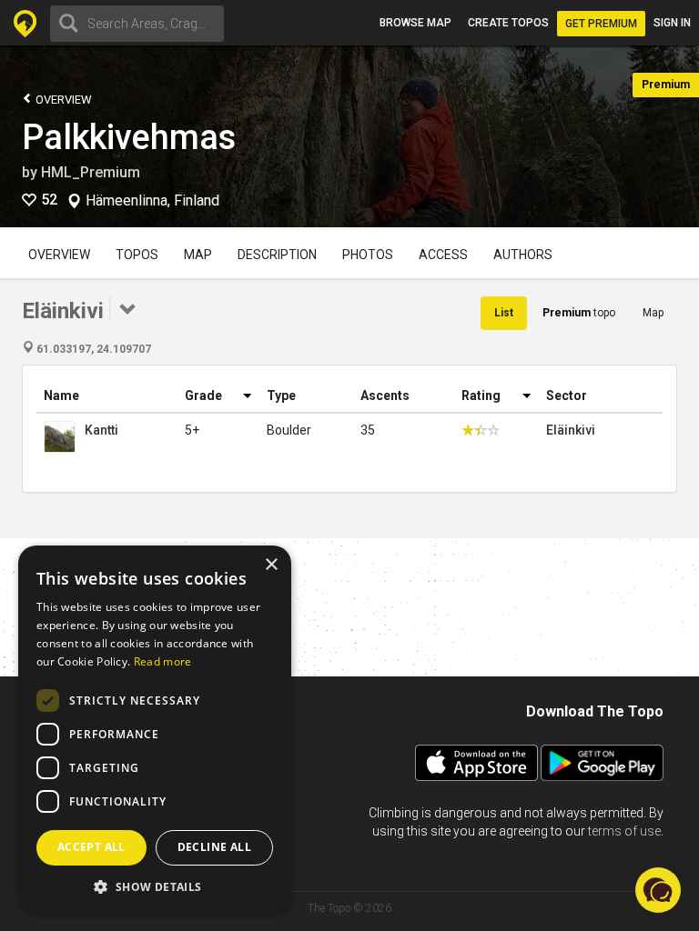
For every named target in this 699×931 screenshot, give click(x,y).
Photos (367, 254)
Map (198, 254)
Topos (137, 254)
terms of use (624, 831)
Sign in (672, 22)
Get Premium (601, 23)
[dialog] (154, 729)
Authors (522, 254)
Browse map (415, 22)
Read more (163, 661)
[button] (154, 886)
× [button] (271, 565)
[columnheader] (106, 396)
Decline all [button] (214, 847)
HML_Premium (90, 172)
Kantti (101, 430)
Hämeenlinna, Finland (152, 201)
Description (277, 254)
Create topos (508, 22)
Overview (62, 99)
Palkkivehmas (129, 137)
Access (443, 254)
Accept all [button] (91, 847)
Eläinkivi (570, 430)
